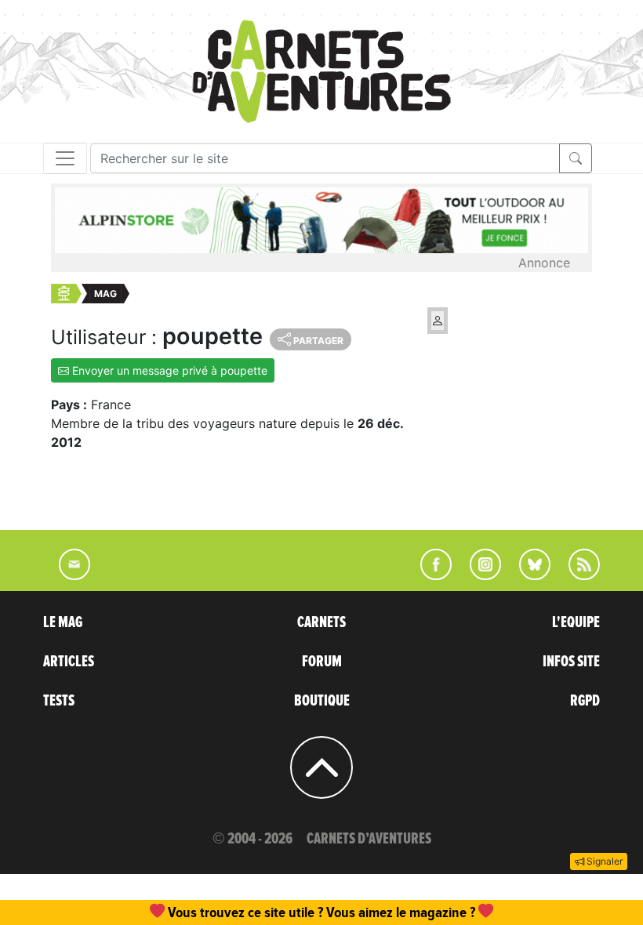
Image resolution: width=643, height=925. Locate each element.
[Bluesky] (526, 575)
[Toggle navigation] (65, 158)
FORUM (322, 661)
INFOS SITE (571, 661)
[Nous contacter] (66, 575)
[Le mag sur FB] (429, 575)
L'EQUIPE (576, 622)
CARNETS (321, 622)
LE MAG (62, 622)
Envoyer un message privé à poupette (168, 370)
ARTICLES (68, 661)
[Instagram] (478, 575)
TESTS (58, 701)
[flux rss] (576, 575)
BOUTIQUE (322, 701)
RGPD (585, 701)
